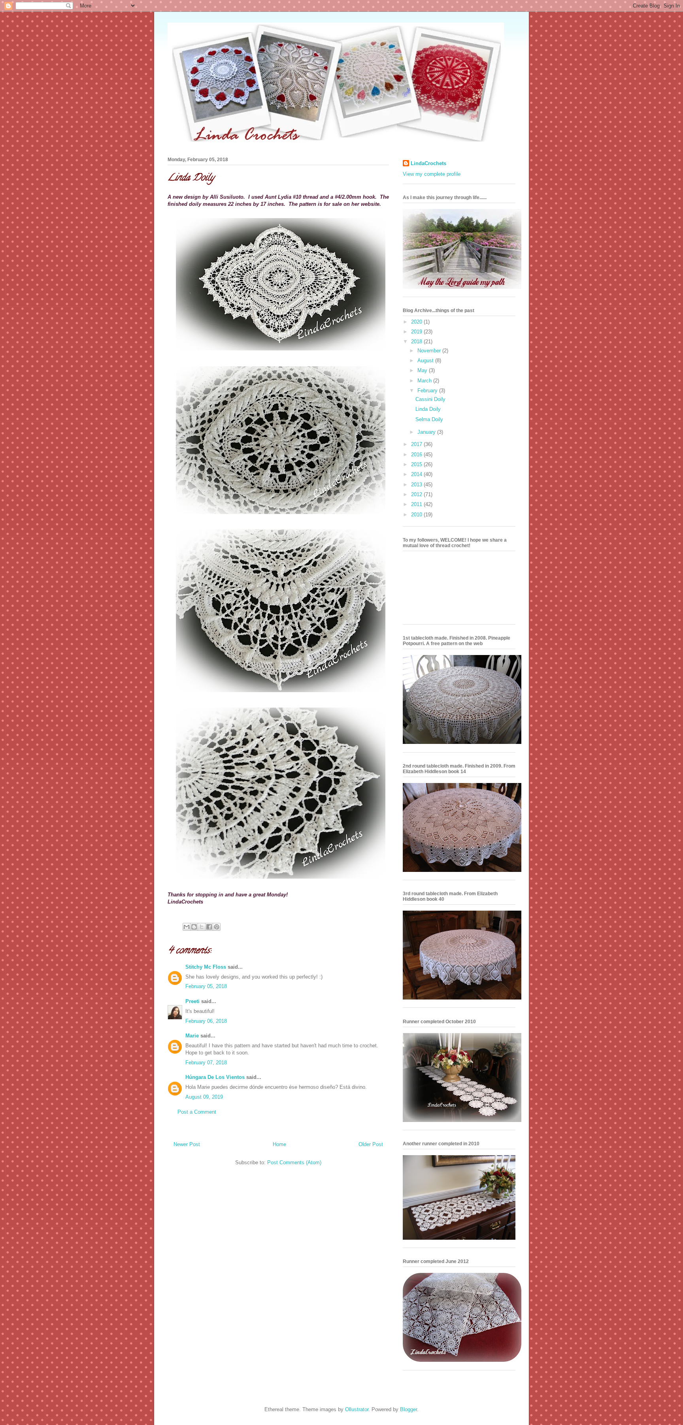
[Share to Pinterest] (217, 927)
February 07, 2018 (206, 1062)
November (429, 351)
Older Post (370, 1144)
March (425, 381)
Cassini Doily (430, 399)
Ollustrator (356, 1409)
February (428, 390)
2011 (417, 504)
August (426, 360)
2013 (417, 485)
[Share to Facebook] (209, 927)
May (423, 370)
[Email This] (187, 927)
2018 (417, 341)
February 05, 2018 (206, 986)
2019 (417, 332)
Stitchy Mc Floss (206, 967)
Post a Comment (196, 1112)
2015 (417, 464)
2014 (417, 474)
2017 (417, 444)
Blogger (408, 1409)
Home (279, 1144)
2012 (417, 494)
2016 (417, 454)
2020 (417, 322)
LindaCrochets (428, 163)
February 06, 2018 (206, 1021)
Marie (192, 1036)
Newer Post (187, 1144)
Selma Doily (429, 419)
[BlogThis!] (194, 927)
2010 (417, 515)
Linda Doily (191, 178)
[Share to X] (202, 927)
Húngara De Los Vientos (215, 1077)
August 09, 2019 (204, 1097)
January (427, 432)
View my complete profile (431, 174)
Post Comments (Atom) (294, 1162)
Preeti (192, 1001)
